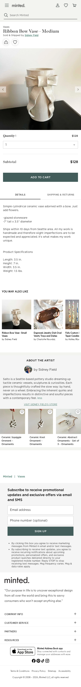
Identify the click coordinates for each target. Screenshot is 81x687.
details (20, 194)
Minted (7, 476)
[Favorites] (66, 5)
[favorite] (15, 42)
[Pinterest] (38, 660)
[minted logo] (18, 5)
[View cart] (74, 5)
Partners (11, 631)
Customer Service (16, 622)
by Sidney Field (9, 339)
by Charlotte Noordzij (44, 339)
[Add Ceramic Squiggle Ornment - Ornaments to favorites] (22, 412)
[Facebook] (33, 660)
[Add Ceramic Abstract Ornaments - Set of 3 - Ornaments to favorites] (78, 412)
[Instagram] (47, 660)
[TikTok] (42, 660)
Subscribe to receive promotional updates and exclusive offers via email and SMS (40, 495)
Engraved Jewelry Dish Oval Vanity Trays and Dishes (48, 334)
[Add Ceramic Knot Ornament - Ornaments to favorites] (50, 412)
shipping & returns (60, 194)
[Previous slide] (3, 89)
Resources (12, 640)
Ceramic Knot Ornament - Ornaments (37, 441)
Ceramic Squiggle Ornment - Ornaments (11, 441)
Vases (21, 476)
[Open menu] (7, 5)
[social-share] (6, 42)
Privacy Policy (39, 670)
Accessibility (64, 670)
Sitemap (52, 670)
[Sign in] (58, 5)
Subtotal (9, 162)
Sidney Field (31, 35)
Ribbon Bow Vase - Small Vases (14, 334)
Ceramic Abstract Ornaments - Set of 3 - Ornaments (68, 441)
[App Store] (22, 651)
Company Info (14, 614)
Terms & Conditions (19, 670)
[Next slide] (78, 89)
